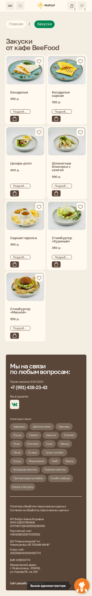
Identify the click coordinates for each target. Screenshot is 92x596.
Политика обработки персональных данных (38, 506)
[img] (46, 6)
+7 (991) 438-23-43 (29, 387)
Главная (16, 24)
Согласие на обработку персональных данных (39, 510)
